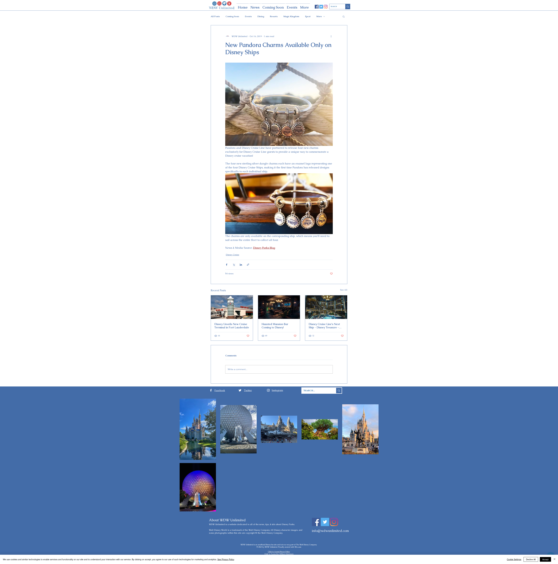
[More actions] (331, 36)
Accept (545, 559)
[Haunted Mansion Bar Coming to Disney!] (279, 307)
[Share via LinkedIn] (240, 264)
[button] (343, 16)
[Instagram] (326, 7)
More (319, 16)
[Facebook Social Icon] (317, 7)
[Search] (347, 6)
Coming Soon (232, 16)
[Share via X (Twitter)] (233, 264)
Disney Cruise (232, 254)
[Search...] (339, 390)
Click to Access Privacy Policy (279, 551)
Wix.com (298, 547)
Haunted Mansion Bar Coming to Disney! (275, 325)
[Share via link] (248, 264)
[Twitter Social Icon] (321, 7)
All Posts (215, 16)
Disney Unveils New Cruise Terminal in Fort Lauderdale (231, 325)
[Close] (554, 559)
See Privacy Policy (225, 559)
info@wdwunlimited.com (330, 531)
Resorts (274, 16)
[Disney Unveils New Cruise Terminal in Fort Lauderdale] (232, 307)
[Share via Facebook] (226, 264)
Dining (260, 16)
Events (248, 16)
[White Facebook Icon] (211, 390)
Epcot (308, 16)
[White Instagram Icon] (268, 390)
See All (343, 290)
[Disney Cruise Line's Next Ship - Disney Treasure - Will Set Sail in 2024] (326, 307)
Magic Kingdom (291, 16)
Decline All (531, 559)
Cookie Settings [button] (514, 559)
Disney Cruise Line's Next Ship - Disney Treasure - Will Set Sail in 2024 (324, 325)
